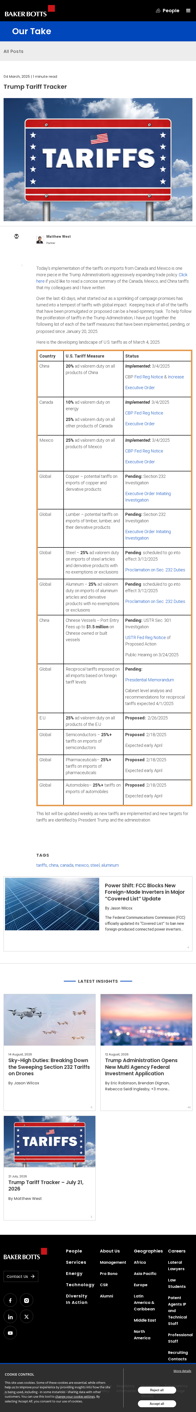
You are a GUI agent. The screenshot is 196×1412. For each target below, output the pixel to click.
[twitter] (16, 250)
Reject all (157, 1390)
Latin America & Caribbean (144, 1302)
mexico (82, 865)
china (53, 865)
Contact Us (17, 1276)
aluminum (110, 865)
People (74, 1251)
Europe (140, 1285)
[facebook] (16, 278)
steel (95, 865)
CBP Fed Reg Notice (144, 412)
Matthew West (58, 237)
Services (76, 1262)
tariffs (41, 865)
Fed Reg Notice (148, 376)
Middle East (145, 1320)
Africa (140, 1262)
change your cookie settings (75, 1396)
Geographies (148, 1251)
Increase (176, 376)
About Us (110, 1251)
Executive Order (140, 387)
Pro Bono (109, 1273)
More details (182, 1371)
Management (113, 1262)
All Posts (14, 51)
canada (66, 865)
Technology (80, 1285)
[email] (16, 236)
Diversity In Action (77, 1299)
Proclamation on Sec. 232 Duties (155, 569)
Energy (74, 1273)
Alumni (106, 1296)
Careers (176, 1251)
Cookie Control (19, 1374)
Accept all (157, 1404)
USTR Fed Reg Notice (145, 637)
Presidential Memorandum (149, 679)
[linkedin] (16, 264)
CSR (104, 1285)
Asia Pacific (145, 1273)
